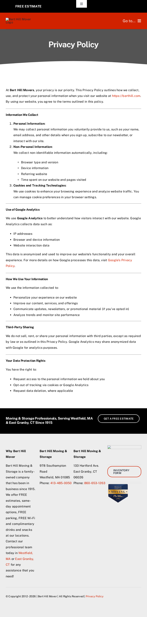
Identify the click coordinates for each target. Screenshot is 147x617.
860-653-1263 (94, 483)
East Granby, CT (21, 423)
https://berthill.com (126, 96)
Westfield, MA (82, 418)
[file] (117, 485)
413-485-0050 (61, 483)
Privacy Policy (94, 596)
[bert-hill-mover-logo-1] (21, 19)
